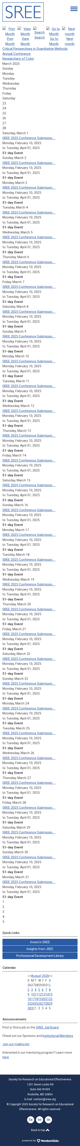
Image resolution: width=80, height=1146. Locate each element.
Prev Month (10, 41)
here (5, 1057)
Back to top (38, 1130)
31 (33, 1008)
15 (50, 994)
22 (50, 999)
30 (29, 1008)
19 (40, 999)
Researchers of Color (18, 59)
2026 (45, 976)
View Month (25, 41)
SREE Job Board (47, 1027)
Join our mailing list (15, 1044)
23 (29, 1003)
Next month (69, 41)
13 (43, 994)
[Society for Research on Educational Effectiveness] (23, 20)
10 (33, 994)
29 (50, 1003)
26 (40, 1003)
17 (33, 999)
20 (43, 999)
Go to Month (54, 41)
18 (36, 999)
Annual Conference (16, 54)
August (36, 976)
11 (36, 994)
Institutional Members (57, 1036)
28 (47, 1003)
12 (40, 994)
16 (29, 999)
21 (47, 999)
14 (47, 994)
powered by (29, 1140)
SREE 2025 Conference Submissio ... (28, 138)
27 (43, 1003)
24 (33, 1003)
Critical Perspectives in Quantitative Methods (35, 49)
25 (36, 1003)
